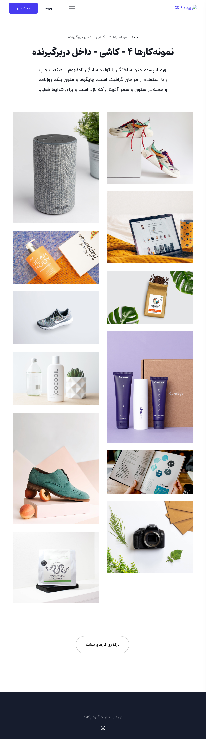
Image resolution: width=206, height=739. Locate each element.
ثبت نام (23, 8)
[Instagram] (103, 728)
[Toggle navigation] (72, 8)
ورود (48, 8)
